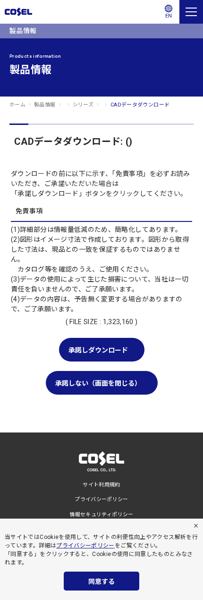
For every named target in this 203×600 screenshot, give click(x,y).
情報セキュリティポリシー (101, 515)
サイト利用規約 (101, 485)
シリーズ (83, 105)
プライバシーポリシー (85, 545)
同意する (101, 581)
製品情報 (44, 105)
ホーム (17, 105)
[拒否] (196, 525)
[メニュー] (191, 12)
